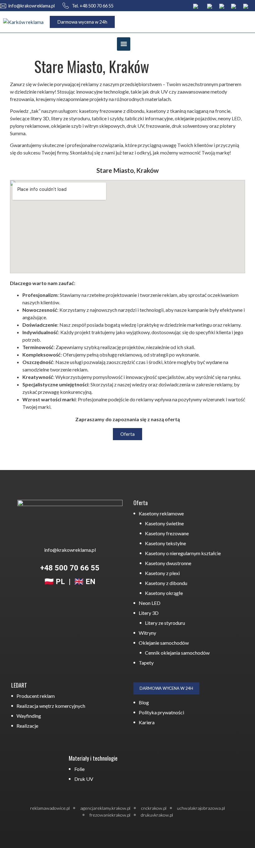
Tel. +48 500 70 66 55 (92, 5)
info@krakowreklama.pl (31, 5)
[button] (123, 44)
